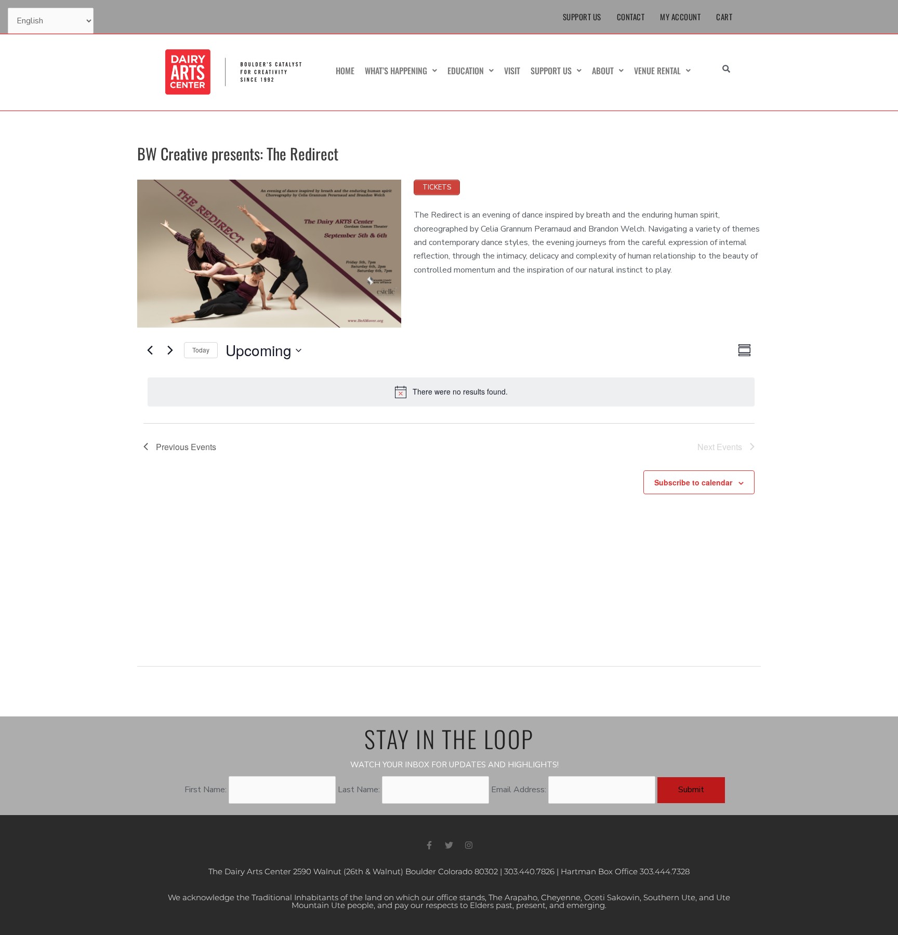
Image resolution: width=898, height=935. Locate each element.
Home (345, 70)
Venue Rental (657, 70)
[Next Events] (170, 350)
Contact (631, 16)
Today (200, 349)
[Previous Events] (149, 350)
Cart (724, 16)
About (603, 70)
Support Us (582, 16)
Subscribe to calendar (693, 482)
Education (465, 70)
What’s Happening (396, 70)
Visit (512, 70)
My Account (680, 16)
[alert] (451, 391)
